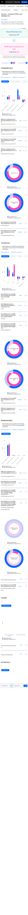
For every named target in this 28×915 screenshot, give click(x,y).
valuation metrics (15, 81)
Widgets (16, 10)
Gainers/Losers (11, 6)
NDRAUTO (18, 77)
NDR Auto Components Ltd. (14, 47)
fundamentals (7, 63)
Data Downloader (5, 10)
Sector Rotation (19, 6)
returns (13, 256)
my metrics (5, 670)
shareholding (6, 433)
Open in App (17, 2)
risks (20, 256)
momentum (5, 256)
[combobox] (1, 685)
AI (2, 6)
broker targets (6, 605)
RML (5, 77)
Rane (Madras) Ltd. (14, 32)
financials (5, 81)
